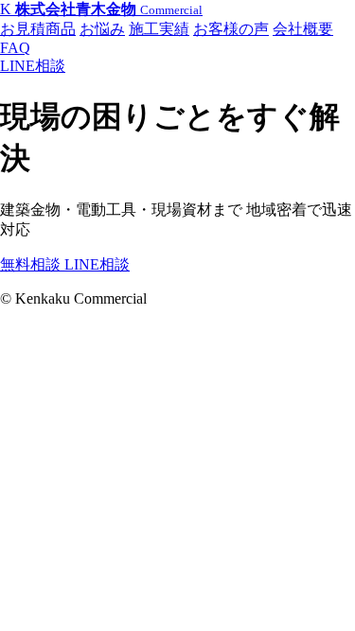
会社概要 (303, 29)
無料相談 (32, 264)
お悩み (102, 29)
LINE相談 (32, 66)
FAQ (15, 48)
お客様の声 (231, 29)
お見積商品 (38, 29)
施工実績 (159, 29)
